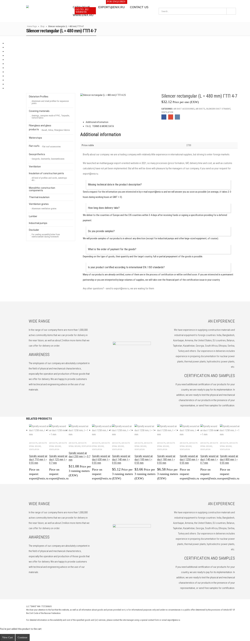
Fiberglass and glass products (49, 127)
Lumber (33, 216)
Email (170, 116)
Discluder (44, 233)
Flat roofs (45, 146)
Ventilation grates (42, 206)
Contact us (139, 7)
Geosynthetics (46, 156)
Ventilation (167, 112)
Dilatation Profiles (49, 100)
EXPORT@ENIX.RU (111, 6)
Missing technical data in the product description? (115, 184)
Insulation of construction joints (48, 176)
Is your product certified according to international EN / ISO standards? (126, 267)
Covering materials (49, 114)
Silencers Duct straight (218, 109)
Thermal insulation (39, 197)
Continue (22, 637)
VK (177, 116)
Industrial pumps (38, 223)
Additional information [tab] (97, 122)
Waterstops (35, 137)
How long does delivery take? (104, 207)
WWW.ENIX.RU (83, 14)
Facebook (163, 116)
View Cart (7, 637)
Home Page (32, 26)
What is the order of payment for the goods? (112, 249)
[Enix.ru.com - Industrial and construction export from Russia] (43, 11)
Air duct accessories (184, 109)
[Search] (231, 11)
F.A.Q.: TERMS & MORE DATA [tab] (100, 126)
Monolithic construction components (42, 189)
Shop (42, 26)
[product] (39, 430)
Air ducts (200, 109)
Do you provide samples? (101, 231)
